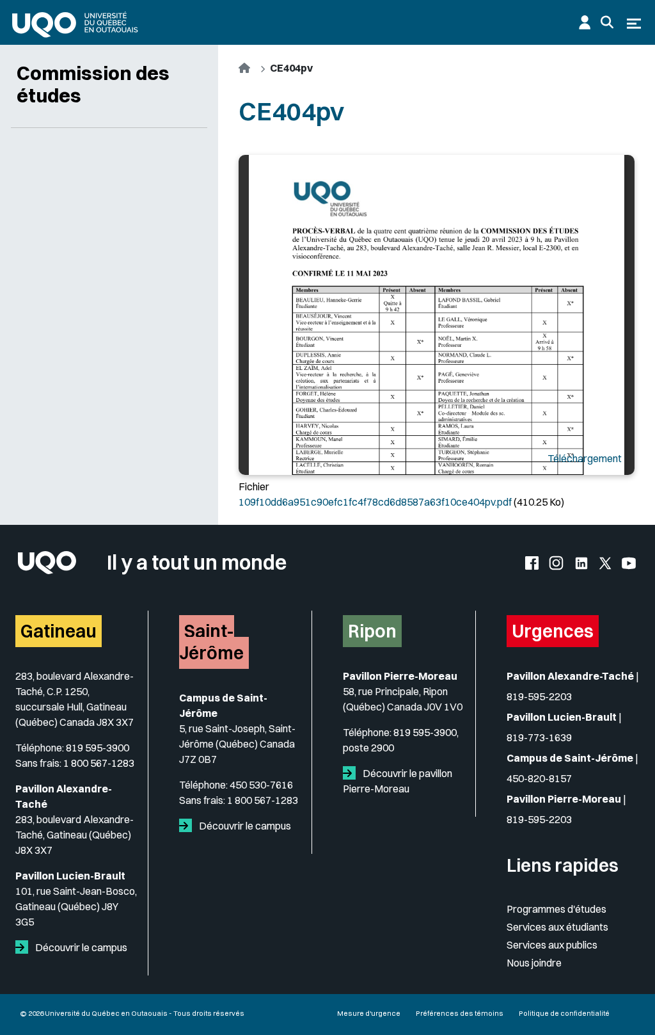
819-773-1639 (539, 737)
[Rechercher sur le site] (607, 22)
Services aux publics (552, 944)
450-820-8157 (539, 778)
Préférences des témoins (459, 1013)
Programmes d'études (556, 909)
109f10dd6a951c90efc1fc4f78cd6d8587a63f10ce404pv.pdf (375, 501)
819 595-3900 (97, 747)
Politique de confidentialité (564, 1013)
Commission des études (93, 84)
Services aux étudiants (557, 926)
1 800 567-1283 (98, 763)
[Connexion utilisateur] (584, 22)
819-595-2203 (539, 696)
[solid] (24, 947)
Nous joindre (534, 962)
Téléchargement (585, 458)
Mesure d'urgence (368, 1013)
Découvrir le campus (80, 947)
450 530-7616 (261, 784)
